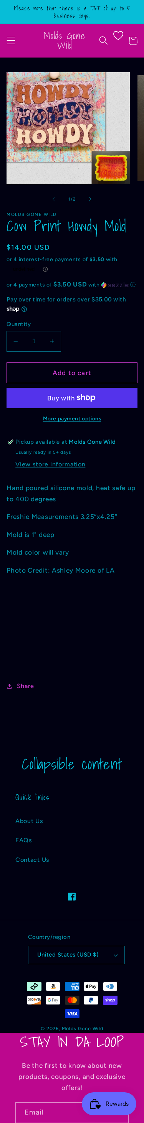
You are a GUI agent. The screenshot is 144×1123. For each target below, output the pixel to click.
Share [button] (25, 686)
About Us (29, 821)
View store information (50, 464)
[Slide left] (53, 199)
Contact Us (32, 859)
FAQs (23, 840)
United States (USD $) (68, 954)
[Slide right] (90, 199)
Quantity (19, 324)
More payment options (72, 418)
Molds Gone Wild (82, 1028)
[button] (11, 41)
